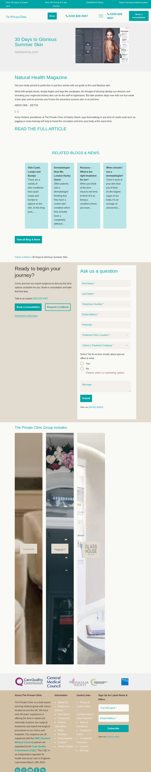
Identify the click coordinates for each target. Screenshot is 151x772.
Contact (62, 742)
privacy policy (96, 407)
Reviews (62, 734)
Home (18, 257)
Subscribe (113, 728)
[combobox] (105, 335)
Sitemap (84, 750)
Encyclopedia (65, 738)
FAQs (61, 730)
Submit (86, 398)
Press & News (65, 746)
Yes (88, 363)
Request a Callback (58, 307)
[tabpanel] (36, 196)
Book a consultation (138, 16)
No (87, 368)
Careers (84, 746)
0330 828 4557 (78, 16)
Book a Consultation (28, 307)
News (27, 257)
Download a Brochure (26, 316)
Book (52, 16)
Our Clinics (64, 714)
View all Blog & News (28, 239)
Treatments (64, 718)
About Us (63, 702)
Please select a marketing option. (105, 372)
